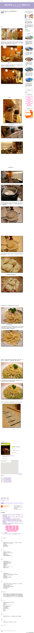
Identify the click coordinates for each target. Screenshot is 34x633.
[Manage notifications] (1, 631)
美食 (10, 533)
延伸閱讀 (3, 500)
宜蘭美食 (2, 12)
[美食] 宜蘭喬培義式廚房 (7, 478)
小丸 (1, 540)
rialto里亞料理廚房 (14, 533)
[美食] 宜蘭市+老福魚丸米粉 (8, 479)
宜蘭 (8, 533)
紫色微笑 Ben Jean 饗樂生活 (17, 5)
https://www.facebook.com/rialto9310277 (8, 455)
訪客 (1, 613)
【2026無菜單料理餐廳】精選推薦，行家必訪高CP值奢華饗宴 (11, 518)
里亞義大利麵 (6, 533)
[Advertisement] (12, 19)
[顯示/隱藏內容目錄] (7, 498)
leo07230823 (3, 591)
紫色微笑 (5, 12)
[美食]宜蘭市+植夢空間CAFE (8, 477)
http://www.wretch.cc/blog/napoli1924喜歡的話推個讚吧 (16, 596)
